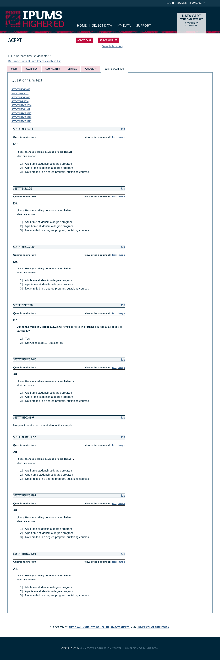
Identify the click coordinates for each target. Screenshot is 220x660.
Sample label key (112, 46)
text (114, 137)
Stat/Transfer (120, 627)
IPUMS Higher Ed (10, 8)
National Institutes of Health (89, 627)
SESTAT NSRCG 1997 (21, 113)
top (123, 128)
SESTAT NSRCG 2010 (21, 105)
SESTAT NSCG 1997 (21, 109)
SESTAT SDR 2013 (20, 93)
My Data (124, 26)
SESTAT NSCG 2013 (21, 89)
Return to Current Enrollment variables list (34, 61)
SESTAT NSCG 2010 (21, 97)
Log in (170, 3)
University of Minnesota (153, 627)
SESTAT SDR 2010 (20, 101)
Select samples (108, 40)
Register (181, 3)
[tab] (14, 69)
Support (143, 26)
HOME (82, 26)
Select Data (102, 26)
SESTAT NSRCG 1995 (21, 117)
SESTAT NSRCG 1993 (21, 121)
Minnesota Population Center (101, 648)
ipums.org (195, 3)
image (121, 137)
